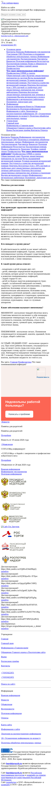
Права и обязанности (10, 149)
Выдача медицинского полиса (14, 175)
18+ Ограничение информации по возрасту (21, 738)
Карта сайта (6, 725)
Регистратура (19, 147)
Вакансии (33, 144)
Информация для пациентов (32, 137)
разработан (11, 782)
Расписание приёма (22, 130)
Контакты (35, 130)
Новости (30, 106)
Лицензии (25, 149)
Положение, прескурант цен (38, 177)
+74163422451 (7, 673)
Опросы (44, 130)
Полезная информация (30, 109)
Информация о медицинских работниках (21, 176)
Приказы (15, 137)
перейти (5, 571)
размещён (5, 785)
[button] (13, 49)
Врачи (9, 130)
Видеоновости (13, 109)
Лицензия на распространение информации (21, 734)
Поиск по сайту (8, 684)
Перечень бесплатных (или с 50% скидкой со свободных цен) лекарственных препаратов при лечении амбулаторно (25, 168)
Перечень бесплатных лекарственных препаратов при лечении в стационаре (26, 171)
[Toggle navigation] (2, 1)
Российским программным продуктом (21, 774)
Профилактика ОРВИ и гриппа (26, 154)
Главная (13, 362)
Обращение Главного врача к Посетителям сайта (23, 652)
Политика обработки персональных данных (21, 743)
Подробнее (6, 435)
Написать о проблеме (19, 414)
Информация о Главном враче (14, 648)
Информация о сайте (16, 111)
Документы (23, 144)
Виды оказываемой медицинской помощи (20, 159)
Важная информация (16, 106)
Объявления (39, 106)
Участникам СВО (9, 139)
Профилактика (14, 151)
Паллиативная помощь (36, 147)
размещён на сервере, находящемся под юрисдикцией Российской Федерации (23, 777)
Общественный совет (11, 156)
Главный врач (12, 123)
